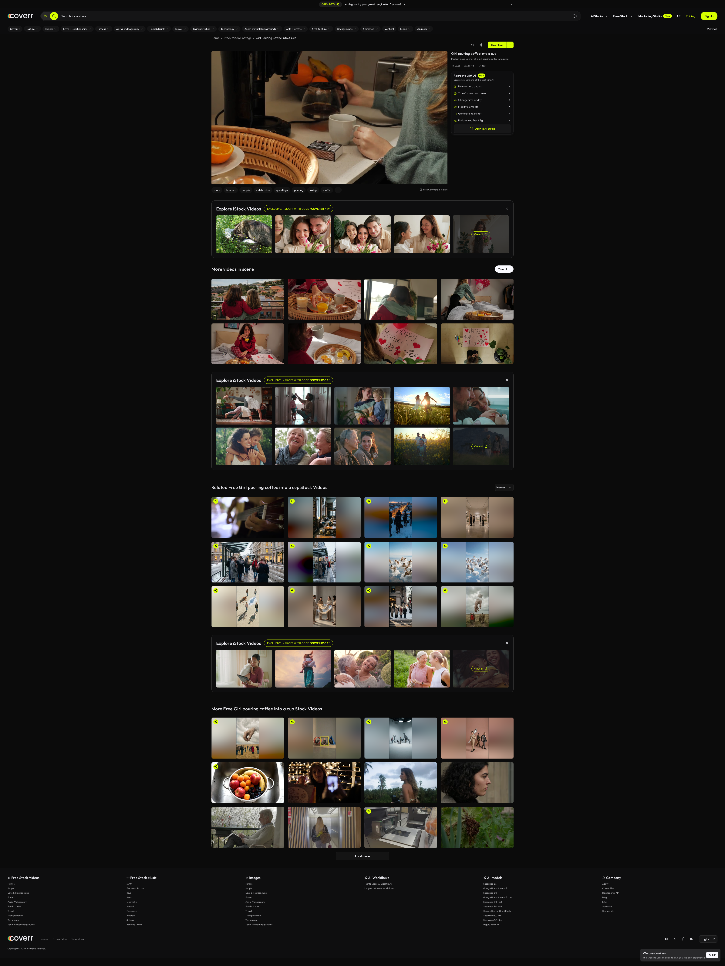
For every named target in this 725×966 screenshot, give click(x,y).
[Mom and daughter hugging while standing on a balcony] (247, 299)
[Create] (45, 16)
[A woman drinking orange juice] (324, 299)
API (678, 16)
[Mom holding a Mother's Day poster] (247, 343)
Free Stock (620, 16)
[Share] (480, 45)
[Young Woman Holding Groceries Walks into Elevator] (324, 827)
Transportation (15, 915)
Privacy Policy (60, 938)
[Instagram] (666, 939)
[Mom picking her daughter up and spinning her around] (400, 299)
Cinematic (131, 901)
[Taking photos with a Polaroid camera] (400, 782)
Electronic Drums (135, 888)
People (11, 888)
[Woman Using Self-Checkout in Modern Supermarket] (400, 827)
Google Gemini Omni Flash (497, 911)
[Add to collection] (472, 45)
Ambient (130, 915)
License (44, 938)
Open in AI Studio (485, 128)
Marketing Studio (654, 16)
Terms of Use (77, 938)
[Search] (54, 16)
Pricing (690, 16)
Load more (362, 856)
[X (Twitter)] (674, 939)
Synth (129, 883)
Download (497, 45)
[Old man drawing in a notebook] (247, 827)
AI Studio (597, 16)
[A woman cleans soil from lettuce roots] (477, 827)
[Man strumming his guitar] (247, 517)
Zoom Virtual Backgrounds (21, 924)
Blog (604, 897)
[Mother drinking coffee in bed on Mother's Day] (324, 343)
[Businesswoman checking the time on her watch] (477, 782)
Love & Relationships (18, 892)
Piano (129, 897)
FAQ (604, 901)
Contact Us (607, 911)
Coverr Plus (608, 888)
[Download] (278, 315)
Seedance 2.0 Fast (492, 901)
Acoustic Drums (134, 924)
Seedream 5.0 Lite (492, 920)
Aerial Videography (17, 901)
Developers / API (610, 892)
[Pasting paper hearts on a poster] (400, 343)
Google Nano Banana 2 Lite (497, 897)
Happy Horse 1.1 (491, 924)
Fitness (11, 897)
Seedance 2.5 (490, 883)
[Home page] (20, 16)
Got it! (712, 955)
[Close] (512, 4)
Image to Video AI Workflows (379, 888)
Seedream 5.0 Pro (492, 915)
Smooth (130, 906)
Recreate (247, 315)
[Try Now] (404, 4)
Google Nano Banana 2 (495, 888)
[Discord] (691, 939)
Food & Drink (14, 906)
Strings (130, 920)
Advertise (607, 906)
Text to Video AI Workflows (378, 883)
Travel (11, 911)
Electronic (131, 911)
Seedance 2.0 (490, 892)
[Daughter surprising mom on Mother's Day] (477, 299)
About (605, 883)
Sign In (709, 16)
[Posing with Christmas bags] (324, 782)
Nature (11, 883)
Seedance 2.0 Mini (492, 906)
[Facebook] (682, 939)
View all (712, 29)
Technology (13, 920)
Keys (128, 892)
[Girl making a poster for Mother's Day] (477, 343)
